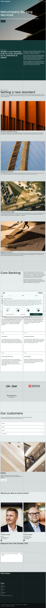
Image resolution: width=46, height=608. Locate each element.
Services (2, 594)
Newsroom (3, 589)
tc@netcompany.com (5, 537)
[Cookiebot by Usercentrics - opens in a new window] (39, 293)
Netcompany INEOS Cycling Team (6, 595)
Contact (3, 21)
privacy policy (31, 305)
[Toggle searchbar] (43, 1)
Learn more (3, 480)
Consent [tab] (9, 295)
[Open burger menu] (44, 1)
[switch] (18, 310)
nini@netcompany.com (27, 537)
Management (3, 586)
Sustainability (3, 592)
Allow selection (23, 314)
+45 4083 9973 (26, 538)
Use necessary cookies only (9, 314)
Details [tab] (23, 295)
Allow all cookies (36, 314)
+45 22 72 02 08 (4, 538)
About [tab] (36, 295)
